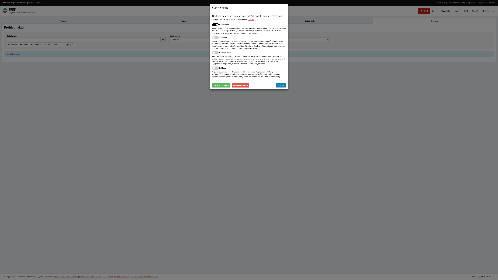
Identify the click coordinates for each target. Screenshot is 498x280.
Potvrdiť (281, 85)
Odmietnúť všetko (240, 85)
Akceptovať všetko (221, 85)
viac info (251, 19)
